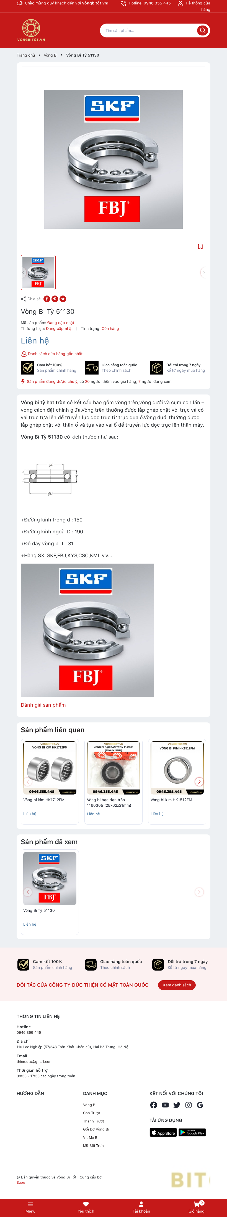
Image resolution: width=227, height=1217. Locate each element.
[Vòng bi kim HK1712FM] (49, 768)
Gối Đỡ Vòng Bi (96, 1129)
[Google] (200, 1105)
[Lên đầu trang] (220, 1190)
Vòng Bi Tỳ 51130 (39, 910)
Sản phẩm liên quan (53, 730)
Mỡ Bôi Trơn (93, 1146)
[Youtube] (165, 1105)
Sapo (21, 1182)
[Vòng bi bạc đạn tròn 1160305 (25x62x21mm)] (113, 768)
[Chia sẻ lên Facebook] (46, 298)
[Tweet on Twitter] (63, 298)
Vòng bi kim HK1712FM (44, 800)
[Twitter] (177, 1105)
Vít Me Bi (90, 1137)
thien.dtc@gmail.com (34, 1062)
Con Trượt (91, 1113)
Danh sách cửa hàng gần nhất (54, 354)
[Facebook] (153, 1105)
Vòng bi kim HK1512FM (171, 800)
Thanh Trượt (93, 1121)
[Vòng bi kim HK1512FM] (177, 768)
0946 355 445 (29, 1032)
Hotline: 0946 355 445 (149, 3)
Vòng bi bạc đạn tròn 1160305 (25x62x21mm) (109, 803)
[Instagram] (188, 1105)
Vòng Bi (89, 1105)
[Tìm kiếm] (202, 30)
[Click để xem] (113, 159)
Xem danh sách (177, 985)
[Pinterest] (54, 298)
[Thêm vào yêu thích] (200, 246)
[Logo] (190, 1180)
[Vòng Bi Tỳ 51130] (49, 878)
